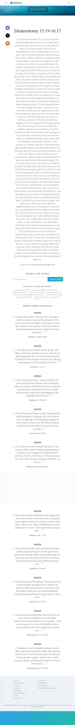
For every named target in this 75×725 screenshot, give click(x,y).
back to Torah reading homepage (38, 265)
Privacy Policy (42, 680)
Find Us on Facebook (19, 693)
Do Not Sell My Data (43, 685)
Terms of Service (43, 683)
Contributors (17, 690)
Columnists (16, 688)
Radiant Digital (18, 698)
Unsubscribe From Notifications (47, 688)
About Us (16, 680)
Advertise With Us (18, 683)
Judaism (37, 9)
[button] (69, 3)
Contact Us (16, 685)
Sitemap (15, 695)
